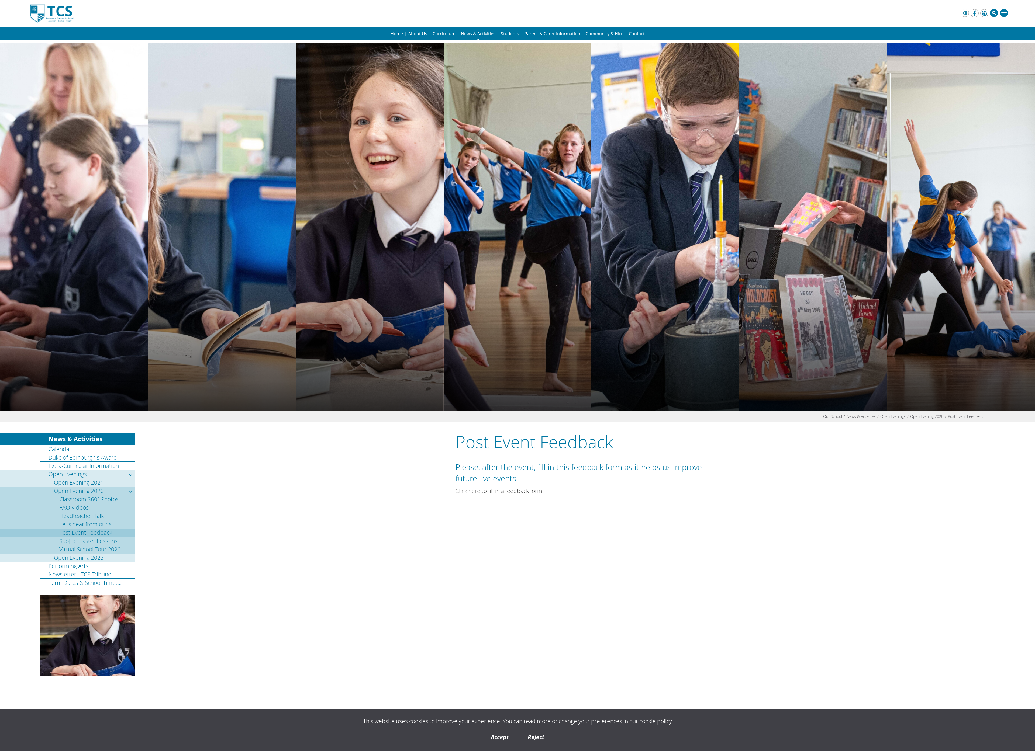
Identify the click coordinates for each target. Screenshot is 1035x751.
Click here (468, 491)
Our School (832, 416)
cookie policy (655, 721)
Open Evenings (893, 416)
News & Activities (861, 416)
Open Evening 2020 (926, 416)
